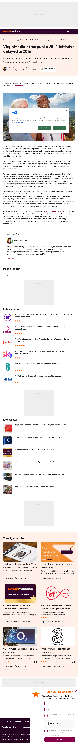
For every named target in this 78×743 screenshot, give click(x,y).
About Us (26, 727)
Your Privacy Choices (10, 727)
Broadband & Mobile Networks (33, 40)
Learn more (19, 86)
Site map (18, 721)
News (6, 275)
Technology (14, 40)
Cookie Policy (20, 122)
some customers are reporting (55, 211)
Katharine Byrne (13, 70)
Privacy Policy (55, 735)
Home (5, 40)
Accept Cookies (59, 128)
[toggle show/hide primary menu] (74, 31)
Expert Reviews (10, 31)
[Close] (66, 110)
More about (11, 258)
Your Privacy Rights (19, 128)
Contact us (7, 721)
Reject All (44, 128)
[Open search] (68, 31)
